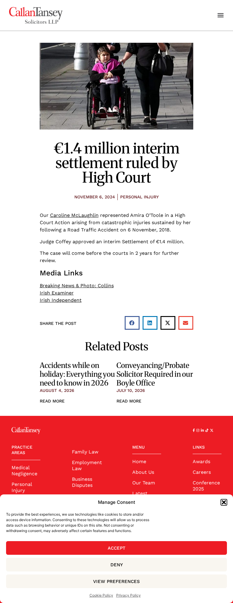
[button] (224, 502)
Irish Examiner (57, 293)
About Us (143, 472)
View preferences (116, 581)
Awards (201, 461)
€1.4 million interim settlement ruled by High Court (116, 163)
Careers (202, 472)
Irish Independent (61, 300)
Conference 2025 (206, 486)
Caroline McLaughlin (74, 215)
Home (139, 461)
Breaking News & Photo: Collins (77, 285)
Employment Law (86, 465)
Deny (116, 565)
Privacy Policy (128, 595)
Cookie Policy (101, 595)
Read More (52, 401)
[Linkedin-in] (202, 430)
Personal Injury (139, 196)
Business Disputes (82, 482)
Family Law (85, 452)
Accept (116, 548)
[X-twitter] (212, 430)
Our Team (143, 483)
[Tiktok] (206, 430)
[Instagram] (197, 430)
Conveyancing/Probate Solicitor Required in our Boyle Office (154, 374)
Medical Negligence (24, 471)
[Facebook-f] (194, 430)
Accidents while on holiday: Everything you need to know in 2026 (77, 374)
